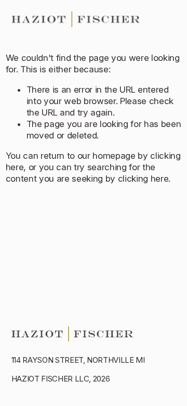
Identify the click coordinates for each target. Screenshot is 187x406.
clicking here (143, 178)
